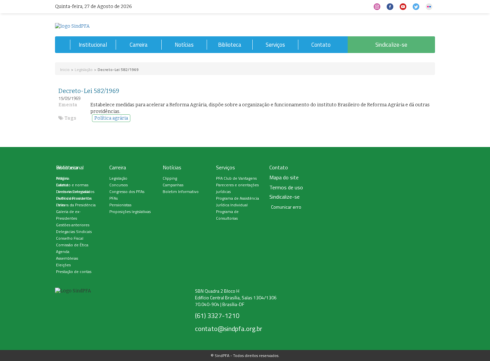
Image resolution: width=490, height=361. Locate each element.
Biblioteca (229, 44)
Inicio (65, 69)
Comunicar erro (286, 207)
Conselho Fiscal (69, 238)
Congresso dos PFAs (126, 191)
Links (60, 205)
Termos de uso (286, 187)
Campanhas (173, 185)
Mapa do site (284, 177)
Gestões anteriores (72, 225)
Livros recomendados (75, 191)
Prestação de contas (73, 271)
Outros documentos (74, 198)
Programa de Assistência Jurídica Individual (237, 201)
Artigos (62, 178)
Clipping (170, 178)
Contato (321, 44)
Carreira (139, 44)
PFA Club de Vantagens (236, 178)
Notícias (184, 44)
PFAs (113, 198)
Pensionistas (120, 205)
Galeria (62, 185)
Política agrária (111, 118)
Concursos (118, 185)
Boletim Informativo (181, 191)
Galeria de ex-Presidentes (68, 214)
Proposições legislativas (130, 211)
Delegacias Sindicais (74, 231)
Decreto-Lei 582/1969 (88, 91)
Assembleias (67, 258)
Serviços (275, 44)
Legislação (84, 69)
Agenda (62, 251)
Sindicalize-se (391, 44)
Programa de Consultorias (227, 214)
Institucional (93, 44)
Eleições (63, 265)
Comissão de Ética (72, 245)
